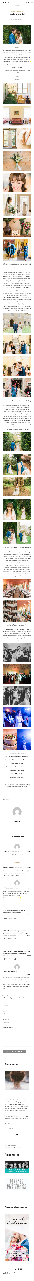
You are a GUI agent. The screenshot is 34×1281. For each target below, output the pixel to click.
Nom (5, 1002)
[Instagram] (8, 2)
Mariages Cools (17, 11)
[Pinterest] (5, 2)
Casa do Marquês (25, 760)
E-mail (6, 1011)
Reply (29, 851)
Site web (6, 1019)
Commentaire (8, 1027)
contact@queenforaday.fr (12, 1148)
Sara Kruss (20, 770)
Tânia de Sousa (20, 774)
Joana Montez (19, 763)
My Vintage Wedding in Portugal (19, 756)
